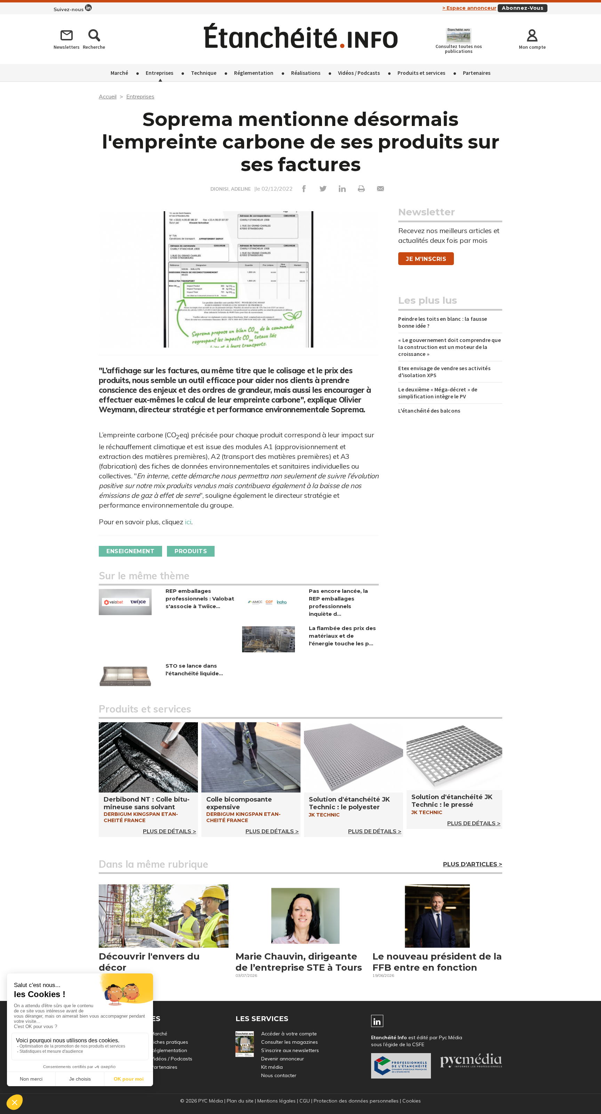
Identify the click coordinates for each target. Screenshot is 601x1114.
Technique (203, 72)
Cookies (411, 1101)
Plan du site (240, 1101)
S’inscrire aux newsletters (290, 1050)
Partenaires (476, 72)
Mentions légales (276, 1101)
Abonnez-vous (522, 8)
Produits (191, 551)
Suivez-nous (69, 9)
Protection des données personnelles (356, 1101)
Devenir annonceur (282, 1059)
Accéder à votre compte (289, 1034)
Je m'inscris (426, 259)
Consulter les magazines (289, 1042)
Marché (119, 72)
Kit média (272, 1067)
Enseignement (130, 551)
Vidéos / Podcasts (359, 72)
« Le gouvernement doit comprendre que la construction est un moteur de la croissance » (449, 346)
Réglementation (253, 72)
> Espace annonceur (469, 8)
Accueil (108, 96)
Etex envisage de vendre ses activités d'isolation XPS (444, 372)
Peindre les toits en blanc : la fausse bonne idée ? (442, 322)
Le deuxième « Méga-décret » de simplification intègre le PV (437, 393)
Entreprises (159, 72)
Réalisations (305, 72)
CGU (304, 1101)
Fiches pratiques (169, 1042)
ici (188, 521)
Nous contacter (278, 1075)
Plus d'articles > (472, 864)
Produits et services (421, 72)
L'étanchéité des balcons (429, 410)
